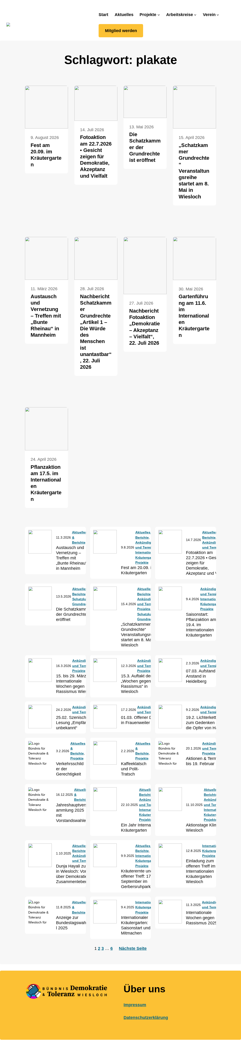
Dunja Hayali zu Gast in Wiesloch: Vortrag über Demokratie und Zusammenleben (76, 874)
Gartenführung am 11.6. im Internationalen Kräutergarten (194, 315)
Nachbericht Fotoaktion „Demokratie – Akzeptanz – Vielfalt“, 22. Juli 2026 (144, 327)
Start (103, 14)
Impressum (135, 1004)
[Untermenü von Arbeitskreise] (195, 14)
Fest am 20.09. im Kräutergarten (46, 155)
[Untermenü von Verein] (218, 14)
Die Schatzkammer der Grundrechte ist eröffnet (145, 147)
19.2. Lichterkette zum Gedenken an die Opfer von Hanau (205, 722)
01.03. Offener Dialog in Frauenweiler (141, 720)
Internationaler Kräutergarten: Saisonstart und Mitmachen (135, 925)
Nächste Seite (133, 948)
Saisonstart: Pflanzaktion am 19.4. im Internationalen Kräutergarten (201, 624)
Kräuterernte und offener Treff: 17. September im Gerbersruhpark (137, 879)
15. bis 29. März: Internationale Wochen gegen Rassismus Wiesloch (75, 684)
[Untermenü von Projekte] (158, 14)
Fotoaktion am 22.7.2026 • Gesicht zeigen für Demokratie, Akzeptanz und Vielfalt (96, 156)
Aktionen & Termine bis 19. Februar (204, 761)
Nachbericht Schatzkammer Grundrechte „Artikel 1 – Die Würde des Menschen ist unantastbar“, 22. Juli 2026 (96, 331)
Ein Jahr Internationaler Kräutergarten (143, 828)
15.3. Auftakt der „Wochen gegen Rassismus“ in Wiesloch (136, 684)
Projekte (142, 562)
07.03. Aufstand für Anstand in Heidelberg (203, 676)
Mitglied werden (121, 30)
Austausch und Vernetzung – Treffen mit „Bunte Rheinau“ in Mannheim (46, 315)
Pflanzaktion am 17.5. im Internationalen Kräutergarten (46, 483)
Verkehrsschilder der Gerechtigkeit (70, 768)
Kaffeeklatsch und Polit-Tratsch (133, 768)
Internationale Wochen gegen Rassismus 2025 (201, 917)
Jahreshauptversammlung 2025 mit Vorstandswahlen (72, 813)
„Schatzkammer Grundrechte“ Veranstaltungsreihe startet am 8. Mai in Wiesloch (194, 171)
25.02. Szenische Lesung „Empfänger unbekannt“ (74, 722)
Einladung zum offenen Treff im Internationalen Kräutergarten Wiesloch (200, 871)
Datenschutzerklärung (146, 1017)
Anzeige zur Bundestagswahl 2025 (71, 922)
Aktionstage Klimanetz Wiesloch (207, 828)
